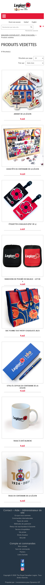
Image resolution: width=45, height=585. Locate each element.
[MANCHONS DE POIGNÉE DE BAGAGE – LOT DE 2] (22, 256)
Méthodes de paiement (22, 524)
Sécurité (23, 538)
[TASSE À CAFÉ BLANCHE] (22, 417)
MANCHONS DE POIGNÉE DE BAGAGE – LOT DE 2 (22, 280)
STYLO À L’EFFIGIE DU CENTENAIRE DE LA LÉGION (22, 387)
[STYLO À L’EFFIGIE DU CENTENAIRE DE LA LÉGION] (22, 362)
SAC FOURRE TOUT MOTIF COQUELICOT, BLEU (22, 331)
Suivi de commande (22, 549)
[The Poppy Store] (22, 6)
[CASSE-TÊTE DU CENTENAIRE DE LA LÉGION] (22, 146)
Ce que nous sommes (23, 515)
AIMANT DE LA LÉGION (22, 114)
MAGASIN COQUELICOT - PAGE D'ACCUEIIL (18, 35)
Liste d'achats (23, 555)
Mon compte (22, 546)
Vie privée (22, 532)
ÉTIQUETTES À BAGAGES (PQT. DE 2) (22, 224)
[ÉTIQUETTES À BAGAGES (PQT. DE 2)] (22, 201)
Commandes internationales (22, 518)
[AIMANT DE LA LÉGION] (22, 91)
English (34, 22)
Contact (26, 22)
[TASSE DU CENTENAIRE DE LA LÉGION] (22, 472)
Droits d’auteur (22, 535)
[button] (41, 27)
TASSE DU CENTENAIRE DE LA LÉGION (22, 496)
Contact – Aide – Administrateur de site (22, 511)
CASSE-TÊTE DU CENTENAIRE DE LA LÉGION (22, 169)
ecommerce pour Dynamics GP (28, 582)
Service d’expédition (22, 529)
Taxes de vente (22, 521)
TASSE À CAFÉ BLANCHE (22, 441)
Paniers (22, 552)
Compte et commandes (22, 543)
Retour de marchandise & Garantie (22, 526)
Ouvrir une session (15, 22)
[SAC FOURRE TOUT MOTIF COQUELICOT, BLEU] (22, 307)
